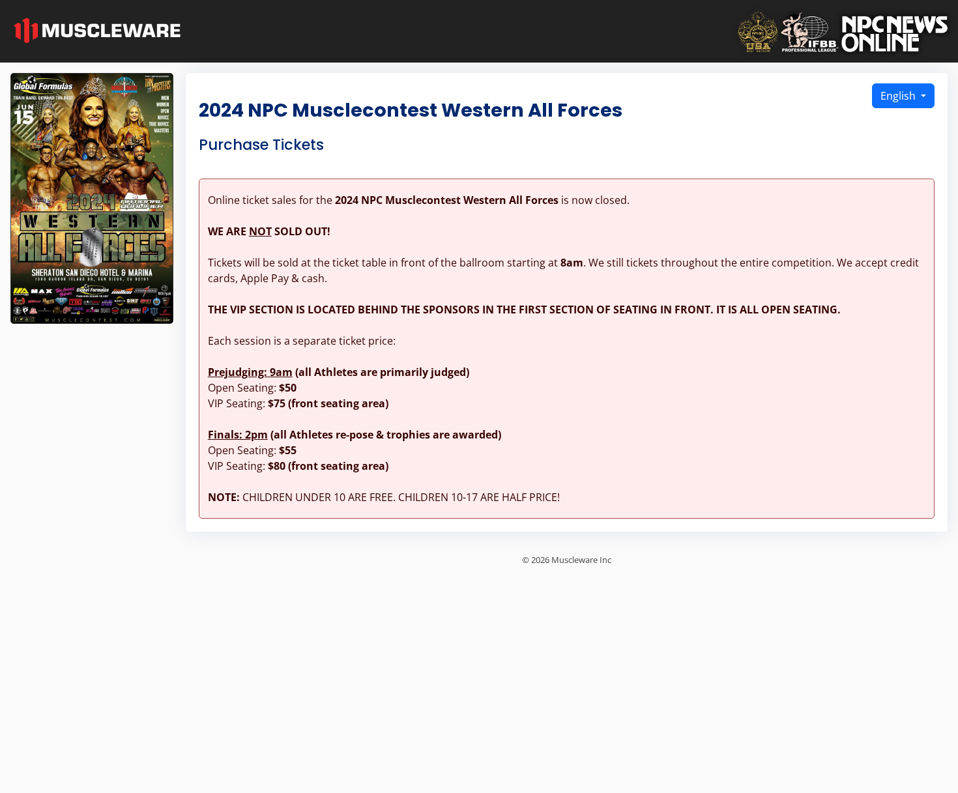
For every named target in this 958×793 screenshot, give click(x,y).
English (899, 96)
